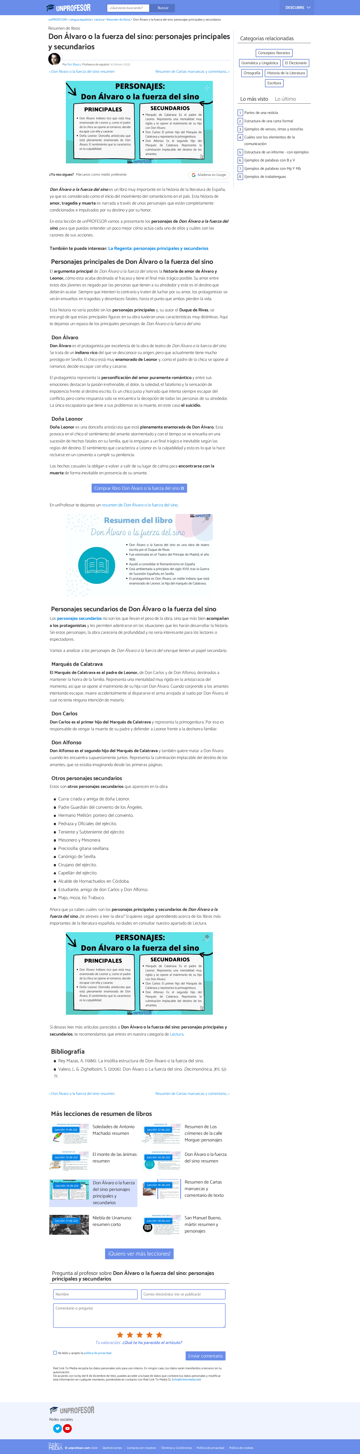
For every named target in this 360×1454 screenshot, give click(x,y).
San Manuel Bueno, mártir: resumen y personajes (203, 1225)
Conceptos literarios (274, 53)
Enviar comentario (205, 1356)
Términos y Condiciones (176, 1448)
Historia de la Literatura (286, 73)
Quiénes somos (112, 1448)
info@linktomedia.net (186, 1379)
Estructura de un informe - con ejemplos (276, 152)
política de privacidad (97, 1353)
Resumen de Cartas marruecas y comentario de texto (204, 1189)
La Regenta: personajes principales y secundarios (158, 248)
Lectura (99, 19)
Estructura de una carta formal (268, 121)
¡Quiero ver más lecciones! (139, 1254)
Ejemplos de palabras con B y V (269, 160)
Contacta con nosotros (141, 1448)
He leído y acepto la (84, 1353)
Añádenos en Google (211, 175)
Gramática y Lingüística (259, 63)
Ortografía (252, 73)
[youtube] (67, 1428)
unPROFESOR (57, 19)
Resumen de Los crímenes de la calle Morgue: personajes (203, 1134)
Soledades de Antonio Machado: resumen (113, 1130)
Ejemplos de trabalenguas (265, 176)
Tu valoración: (107, 1343)
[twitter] (57, 1428)
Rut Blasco (74, 64)
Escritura (274, 83)
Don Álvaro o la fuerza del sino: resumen (206, 1158)
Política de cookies (241, 1448)
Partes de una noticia (261, 113)
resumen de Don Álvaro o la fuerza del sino (140, 505)
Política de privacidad (210, 1448)
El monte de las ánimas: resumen (115, 1158)
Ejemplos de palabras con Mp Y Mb (272, 168)
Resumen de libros (118, 19)
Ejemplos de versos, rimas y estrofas (273, 129)
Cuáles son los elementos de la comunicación (269, 140)
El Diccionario (296, 63)
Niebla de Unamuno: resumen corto (112, 1221)
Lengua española (80, 19)
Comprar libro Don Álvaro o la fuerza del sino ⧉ (139, 488)
